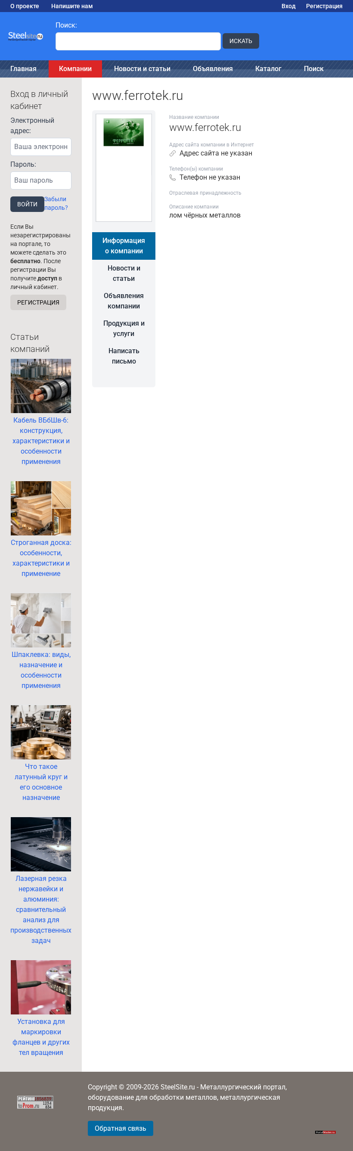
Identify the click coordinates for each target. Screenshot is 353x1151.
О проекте (24, 6)
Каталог (268, 69)
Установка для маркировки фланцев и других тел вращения (41, 1037)
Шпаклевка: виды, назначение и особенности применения (41, 670)
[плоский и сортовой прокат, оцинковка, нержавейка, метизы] (26, 36)
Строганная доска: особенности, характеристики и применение (41, 558)
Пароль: (23, 164)
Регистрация (324, 6)
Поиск (314, 69)
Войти (27, 204)
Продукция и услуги (124, 328)
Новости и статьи (142, 69)
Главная (23, 69)
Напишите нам (72, 6)
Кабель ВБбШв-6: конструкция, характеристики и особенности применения (41, 441)
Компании (75, 69)
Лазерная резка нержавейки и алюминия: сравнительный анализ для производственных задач (40, 909)
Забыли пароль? (56, 203)
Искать (240, 40)
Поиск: (66, 25)
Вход (289, 6)
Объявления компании (124, 301)
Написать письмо (123, 356)
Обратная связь (120, 1128)
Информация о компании (123, 245)
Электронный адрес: (32, 125)
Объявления (213, 69)
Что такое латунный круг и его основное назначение (41, 782)
